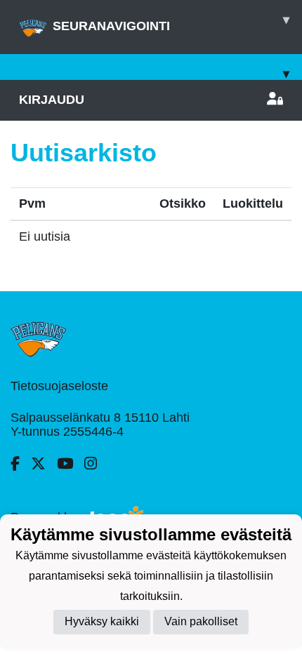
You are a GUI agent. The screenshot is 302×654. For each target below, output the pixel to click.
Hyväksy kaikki (102, 621)
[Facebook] (21, 464)
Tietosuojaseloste (59, 386)
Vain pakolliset (200, 621)
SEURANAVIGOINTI (171, 23)
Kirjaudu (51, 100)
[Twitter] (44, 464)
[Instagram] (96, 464)
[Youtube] (70, 464)
